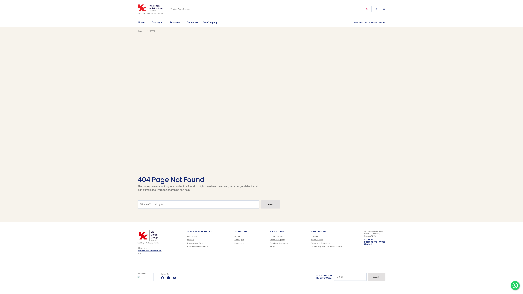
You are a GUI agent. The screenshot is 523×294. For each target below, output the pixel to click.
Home (140, 31)
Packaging (192, 236)
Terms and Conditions (320, 243)
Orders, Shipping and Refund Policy (326, 246)
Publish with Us (276, 236)
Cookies (314, 236)
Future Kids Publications (197, 246)
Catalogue (239, 239)
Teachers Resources (279, 243)
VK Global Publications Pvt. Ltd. (149, 251)
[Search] (368, 9)
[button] (376, 9)
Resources (239, 243)
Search (270, 204)
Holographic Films (195, 243)
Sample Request (277, 239)
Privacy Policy (317, 239)
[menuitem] (143, 22)
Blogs (272, 246)
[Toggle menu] (163, 22)
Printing (190, 239)
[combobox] (270, 9)
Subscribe (376, 277)
